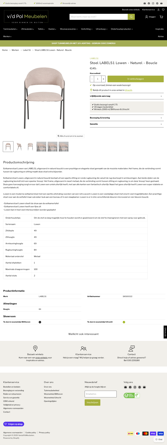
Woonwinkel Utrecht (52, 397)
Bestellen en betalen (11, 387)
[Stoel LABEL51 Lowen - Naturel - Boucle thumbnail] (8, 146)
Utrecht (128, 90)
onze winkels (41, 357)
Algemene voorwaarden (13, 408)
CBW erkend (8, 401)
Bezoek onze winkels (131, 9)
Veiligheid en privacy (11, 405)
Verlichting (86, 29)
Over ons (48, 387)
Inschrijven (92, 402)
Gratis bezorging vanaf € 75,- (15, 3)
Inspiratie (160, 29)
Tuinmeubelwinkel (51, 390)
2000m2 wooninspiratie (44, 3)
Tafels (41, 29)
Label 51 (27, 50)
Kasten (52, 29)
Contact (6, 412)
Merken (6, 36)
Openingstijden (50, 401)
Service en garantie (11, 397)
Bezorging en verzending (13, 390)
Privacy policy (44, 432)
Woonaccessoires (68, 29)
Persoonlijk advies (68, 3)
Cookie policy (30, 432)
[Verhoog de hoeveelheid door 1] (104, 79)
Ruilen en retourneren (12, 394)
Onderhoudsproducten (121, 29)
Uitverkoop (101, 29)
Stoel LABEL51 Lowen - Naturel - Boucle (53, 50)
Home (5, 50)
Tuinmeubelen (9, 29)
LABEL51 (94, 58)
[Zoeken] (131, 17)
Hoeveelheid (95, 73)
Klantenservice (148, 9)
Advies (161, 36)
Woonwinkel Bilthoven (53, 394)
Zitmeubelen (27, 29)
